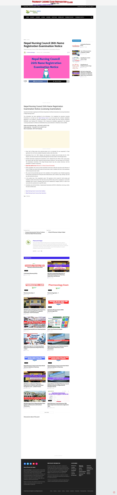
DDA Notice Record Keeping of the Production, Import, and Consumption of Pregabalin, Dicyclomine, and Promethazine (35, 311)
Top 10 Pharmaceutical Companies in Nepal (85, 51)
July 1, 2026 (26, 314)
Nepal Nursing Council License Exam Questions (36, 193)
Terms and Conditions (33, 6)
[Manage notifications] (114, 492)
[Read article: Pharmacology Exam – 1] (58, 285)
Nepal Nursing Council (44, 118)
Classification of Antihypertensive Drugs (85, 65)
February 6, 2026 (27, 388)
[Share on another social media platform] (68, 81)
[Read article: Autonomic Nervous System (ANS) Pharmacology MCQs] (58, 302)
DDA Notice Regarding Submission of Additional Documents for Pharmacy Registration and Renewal (56, 275)
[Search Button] (91, 17)
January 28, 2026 (51, 388)
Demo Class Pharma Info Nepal (55, 329)
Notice (48, 52)
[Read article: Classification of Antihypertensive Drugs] (76, 66)
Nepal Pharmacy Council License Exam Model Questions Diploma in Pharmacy (34, 366)
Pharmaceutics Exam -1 (29, 293)
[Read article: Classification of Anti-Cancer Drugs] (76, 59)
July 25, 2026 (26, 294)
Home (27, 17)
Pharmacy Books (69, 17)
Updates (88, 472)
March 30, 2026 (50, 350)
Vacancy (32, 17)
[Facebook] (25, 464)
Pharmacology (82, 473)
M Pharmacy (73, 475)
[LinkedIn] (31, 464)
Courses (38, 17)
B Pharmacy (73, 465)
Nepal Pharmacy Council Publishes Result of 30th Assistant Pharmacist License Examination (58, 347)
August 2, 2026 (50, 277)
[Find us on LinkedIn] (91, 7)
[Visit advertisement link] (58, 3)
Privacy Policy (26, 6)
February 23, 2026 (27, 368)
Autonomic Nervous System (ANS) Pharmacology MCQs (55, 310)
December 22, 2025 (51, 407)
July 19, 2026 (50, 294)
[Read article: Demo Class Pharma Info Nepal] (58, 322)
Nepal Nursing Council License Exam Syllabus (36, 191)
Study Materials (90, 468)
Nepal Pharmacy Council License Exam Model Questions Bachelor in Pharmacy (58, 366)
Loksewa (48, 17)
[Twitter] (28, 464)
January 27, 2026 (27, 407)
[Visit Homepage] (33, 12)
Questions (54, 17)
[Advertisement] (71, 11)
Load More (46, 412)
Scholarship (89, 467)
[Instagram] (36, 464)
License (43, 17)
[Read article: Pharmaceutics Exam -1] (35, 285)
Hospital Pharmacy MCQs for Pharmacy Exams (35, 329)
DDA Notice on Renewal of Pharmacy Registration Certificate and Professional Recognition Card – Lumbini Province (33, 385)
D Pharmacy (73, 468)
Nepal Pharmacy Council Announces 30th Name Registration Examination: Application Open (58, 405)
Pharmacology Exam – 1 (53, 293)
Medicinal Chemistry (81, 466)
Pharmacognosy (82, 471)
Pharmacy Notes (79, 17)
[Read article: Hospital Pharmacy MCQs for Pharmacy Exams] (35, 322)
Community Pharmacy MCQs (30, 273)
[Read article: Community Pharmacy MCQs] (35, 266)
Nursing (28, 196)
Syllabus (88, 470)
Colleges (73, 467)
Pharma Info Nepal (31, 52)
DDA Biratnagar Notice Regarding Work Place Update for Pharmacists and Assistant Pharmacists (34, 405)
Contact (38, 6)
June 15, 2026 (50, 312)
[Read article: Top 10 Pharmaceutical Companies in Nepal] (76, 53)
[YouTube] (34, 464)
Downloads (61, 17)
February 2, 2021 (39, 52)
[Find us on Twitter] (89, 7)
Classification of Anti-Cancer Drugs (85, 58)
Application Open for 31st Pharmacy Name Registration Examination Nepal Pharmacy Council (34, 347)
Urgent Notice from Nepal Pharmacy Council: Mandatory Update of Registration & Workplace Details (58, 385)
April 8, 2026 (26, 350)
